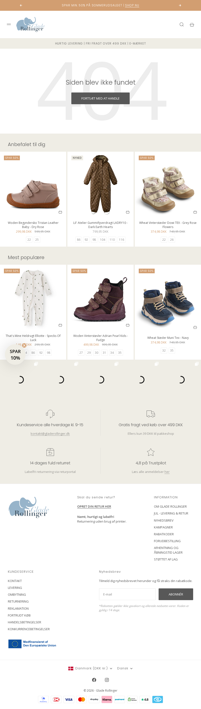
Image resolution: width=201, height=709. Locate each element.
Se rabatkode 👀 (53, 381)
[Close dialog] (190, 295)
